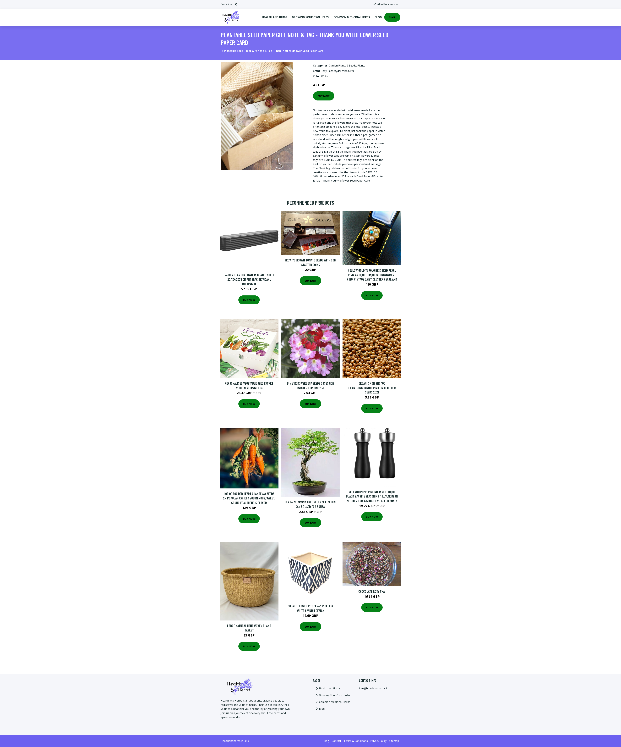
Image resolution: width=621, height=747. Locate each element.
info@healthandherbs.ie (385, 4)
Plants (361, 65)
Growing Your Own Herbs (310, 17)
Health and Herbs (274, 17)
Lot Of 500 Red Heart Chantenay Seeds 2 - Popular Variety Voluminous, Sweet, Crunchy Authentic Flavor (249, 498)
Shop (392, 17)
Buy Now (324, 96)
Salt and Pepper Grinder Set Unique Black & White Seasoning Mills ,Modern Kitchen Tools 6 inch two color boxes (372, 496)
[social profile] (236, 4)
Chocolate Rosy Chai (372, 591)
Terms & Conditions (356, 741)
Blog (378, 17)
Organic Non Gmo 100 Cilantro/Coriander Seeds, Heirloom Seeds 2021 (372, 387)
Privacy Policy (378, 741)
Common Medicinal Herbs (351, 17)
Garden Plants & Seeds (342, 65)
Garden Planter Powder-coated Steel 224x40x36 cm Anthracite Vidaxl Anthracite (249, 279)
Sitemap (394, 741)
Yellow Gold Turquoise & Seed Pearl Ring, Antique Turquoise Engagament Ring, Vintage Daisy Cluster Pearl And (372, 274)
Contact (336, 741)
